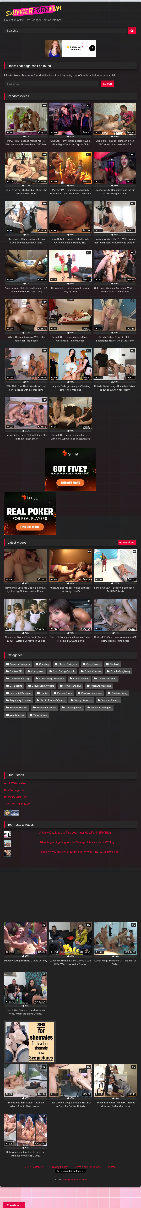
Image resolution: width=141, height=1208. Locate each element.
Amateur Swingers (20, 664)
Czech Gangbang (120, 671)
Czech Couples (93, 671)
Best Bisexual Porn (16, 797)
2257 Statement (34, 1167)
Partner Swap (64, 693)
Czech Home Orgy (20, 678)
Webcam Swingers (101, 707)
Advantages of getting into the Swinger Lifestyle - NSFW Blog (76, 842)
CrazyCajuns (93, 664)
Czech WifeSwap (107, 678)
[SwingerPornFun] (70, 11)
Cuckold (114, 664)
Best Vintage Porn (15, 790)
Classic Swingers (67, 664)
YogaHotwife (40, 715)
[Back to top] (130, 1197)
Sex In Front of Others (52, 700)
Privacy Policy (59, 1167)
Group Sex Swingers (43, 685)
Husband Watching (101, 685)
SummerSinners (110, 700)
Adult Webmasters (15, 783)
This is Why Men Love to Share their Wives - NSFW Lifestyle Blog (79, 851)
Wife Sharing (17, 715)
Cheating (44, 664)
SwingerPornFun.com (75, 1179)
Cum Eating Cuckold (64, 671)
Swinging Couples (46, 707)
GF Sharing (16, 685)
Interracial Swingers (20, 693)
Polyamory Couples (20, 700)
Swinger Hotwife (18, 707)
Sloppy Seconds (83, 700)
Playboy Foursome (91, 693)
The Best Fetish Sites (17, 803)
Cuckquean (37, 671)
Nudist (44, 693)
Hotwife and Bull (72, 685)
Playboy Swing (119, 693)
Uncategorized (74, 707)
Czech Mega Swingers (51, 678)
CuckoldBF (16, 671)
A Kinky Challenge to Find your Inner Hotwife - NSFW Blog (75, 832)
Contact (111, 1167)
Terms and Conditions (87, 1167)
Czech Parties (80, 678)
